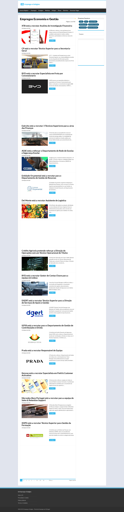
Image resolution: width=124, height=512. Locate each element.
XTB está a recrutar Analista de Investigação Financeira (47, 26)
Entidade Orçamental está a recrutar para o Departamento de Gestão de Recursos (41, 176)
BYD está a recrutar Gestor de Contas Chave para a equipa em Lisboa (45, 276)
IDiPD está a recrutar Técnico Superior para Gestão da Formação (46, 424)
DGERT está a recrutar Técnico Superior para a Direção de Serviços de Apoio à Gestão (47, 301)
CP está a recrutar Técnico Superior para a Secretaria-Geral (46, 49)
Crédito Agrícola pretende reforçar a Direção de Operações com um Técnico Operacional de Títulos (45, 251)
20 (40, 480)
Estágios (40, 10)
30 (43, 480)
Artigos (54, 10)
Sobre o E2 (20, 495)
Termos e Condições (23, 503)
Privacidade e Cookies (23, 497)
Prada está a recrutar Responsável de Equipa (42, 350)
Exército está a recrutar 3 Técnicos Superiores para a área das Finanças (48, 127)
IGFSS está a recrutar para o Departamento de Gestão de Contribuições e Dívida (47, 326)
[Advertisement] (49, 109)
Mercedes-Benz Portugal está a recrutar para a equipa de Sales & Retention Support (48, 399)
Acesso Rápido (24, 10)
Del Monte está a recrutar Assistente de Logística (44, 200)
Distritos (65, 10)
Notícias (47, 10)
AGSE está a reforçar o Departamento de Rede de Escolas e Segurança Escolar (48, 152)
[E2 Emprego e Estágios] (30, 4)
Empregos (34, 10)
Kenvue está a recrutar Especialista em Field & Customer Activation (47, 374)
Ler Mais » (52, 40)
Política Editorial (22, 500)
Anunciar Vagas (74, 10)
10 (37, 480)
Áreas (59, 10)
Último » (51, 480)
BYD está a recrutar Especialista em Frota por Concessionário (42, 74)
